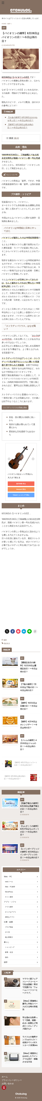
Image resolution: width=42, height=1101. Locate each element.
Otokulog (21, 1093)
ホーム (5, 1077)
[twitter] (7, 631)
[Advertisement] (21, 572)
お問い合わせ (8, 1083)
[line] (29, 631)
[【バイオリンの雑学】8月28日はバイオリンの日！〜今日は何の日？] (24, 631)
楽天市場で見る (21, 483)
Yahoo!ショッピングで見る (21, 495)
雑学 (5, 640)
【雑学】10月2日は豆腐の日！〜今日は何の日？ (28, 706)
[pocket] (18, 631)
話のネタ (7, 643)
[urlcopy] (35, 631)
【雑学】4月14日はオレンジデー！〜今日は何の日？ (28, 724)
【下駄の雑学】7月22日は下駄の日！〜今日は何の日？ (29, 687)
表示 (16, 138)
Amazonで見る (21, 489)
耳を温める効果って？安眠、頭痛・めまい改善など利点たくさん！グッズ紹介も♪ (30, 1023)
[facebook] (12, 631)
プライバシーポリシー (12, 1080)
